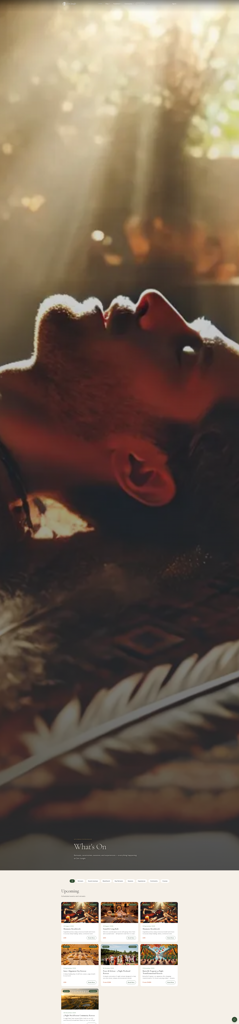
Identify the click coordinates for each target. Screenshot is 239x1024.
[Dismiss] (235, 1006)
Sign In (174, 4)
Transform (116, 4)
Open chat (215, 1012)
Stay (107, 4)
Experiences (141, 881)
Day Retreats (119, 881)
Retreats (80, 881)
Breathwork (106, 881)
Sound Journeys (93, 881)
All (72, 881)
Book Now (91, 938)
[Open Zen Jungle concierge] (234, 1019)
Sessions (130, 881)
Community (128, 4)
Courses (164, 881)
